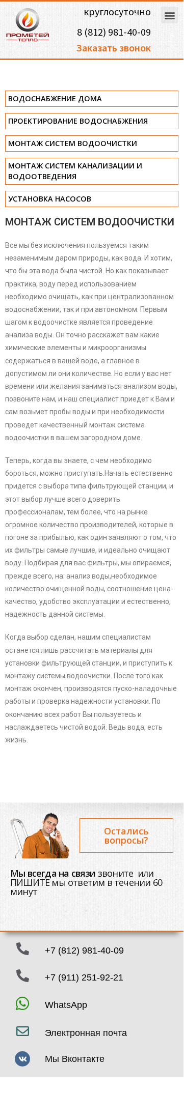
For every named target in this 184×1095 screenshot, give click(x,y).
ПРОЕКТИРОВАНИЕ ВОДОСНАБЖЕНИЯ (78, 121)
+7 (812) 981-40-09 (84, 950)
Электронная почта (86, 1033)
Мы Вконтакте (74, 1059)
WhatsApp (66, 1005)
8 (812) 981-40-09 (114, 31)
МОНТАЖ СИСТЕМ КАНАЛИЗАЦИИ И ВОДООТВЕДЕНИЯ (75, 171)
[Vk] (22, 1059)
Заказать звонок (113, 47)
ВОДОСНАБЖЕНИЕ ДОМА (55, 98)
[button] (169, 15)
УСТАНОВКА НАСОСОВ (49, 199)
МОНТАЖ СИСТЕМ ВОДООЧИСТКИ (72, 143)
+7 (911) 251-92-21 (84, 977)
